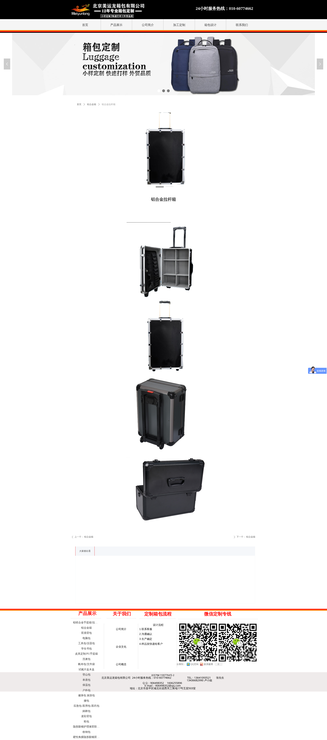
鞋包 (86, 721)
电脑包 (86, 638)
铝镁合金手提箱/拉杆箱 (86, 622)
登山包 (86, 674)
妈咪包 (86, 711)
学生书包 (86, 648)
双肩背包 (86, 632)
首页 (79, 104)
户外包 (86, 690)
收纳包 (86, 732)
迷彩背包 (86, 716)
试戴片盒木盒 (86, 669)
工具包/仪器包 (86, 643)
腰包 (86, 700)
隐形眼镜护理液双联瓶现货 (87, 726)
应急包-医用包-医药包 (86, 705)
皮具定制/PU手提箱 (86, 653)
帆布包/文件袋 (86, 664)
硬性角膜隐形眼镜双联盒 (87, 737)
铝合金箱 (91, 104)
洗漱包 (86, 659)
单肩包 (86, 679)
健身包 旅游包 (86, 695)
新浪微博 (208, 664)
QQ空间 (195, 664)
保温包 (86, 685)
